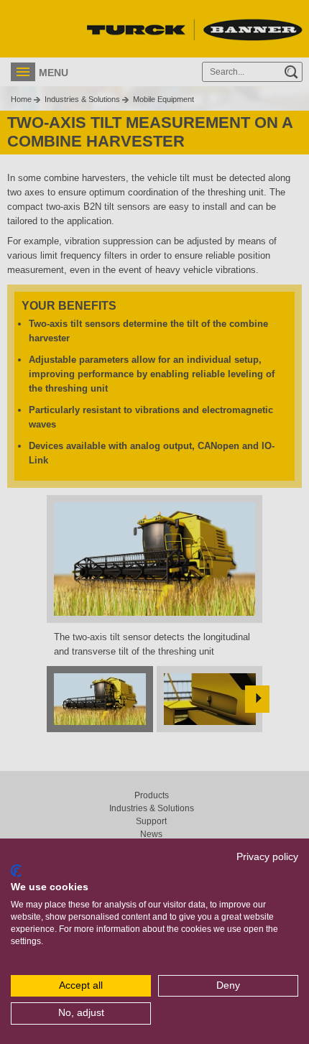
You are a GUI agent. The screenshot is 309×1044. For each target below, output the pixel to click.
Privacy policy (267, 856)
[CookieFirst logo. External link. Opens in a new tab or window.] (16, 870)
